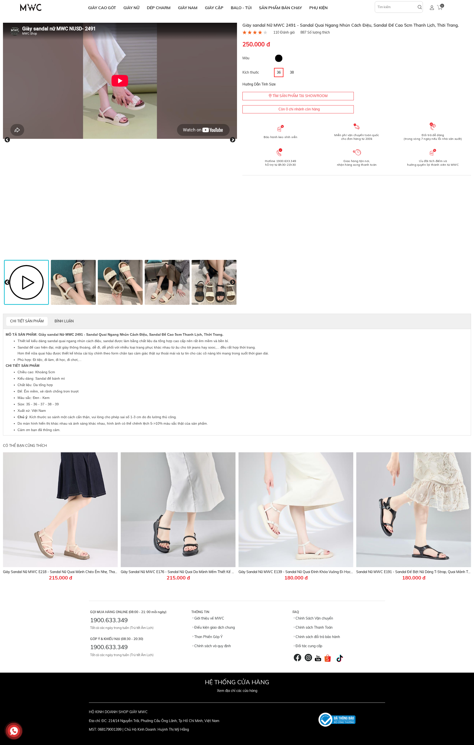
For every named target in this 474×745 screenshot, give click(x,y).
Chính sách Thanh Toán (314, 627)
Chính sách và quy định (212, 646)
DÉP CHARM (159, 7)
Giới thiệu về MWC (208, 618)
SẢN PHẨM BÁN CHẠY (280, 7)
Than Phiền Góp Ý (208, 637)
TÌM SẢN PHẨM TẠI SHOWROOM (300, 96)
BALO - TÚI (241, 7)
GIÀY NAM (188, 7)
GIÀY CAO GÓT (102, 7)
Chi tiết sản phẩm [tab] (27, 321)
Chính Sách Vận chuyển (314, 618)
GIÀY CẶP (214, 7)
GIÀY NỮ (131, 7)
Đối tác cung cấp (308, 646)
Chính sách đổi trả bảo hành (317, 637)
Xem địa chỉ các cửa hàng (237, 690)
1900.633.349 (109, 620)
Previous (7, 140)
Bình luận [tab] (64, 321)
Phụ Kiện (318, 7)
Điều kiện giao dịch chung (214, 627)
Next (233, 140)
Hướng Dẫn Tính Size (259, 84)
